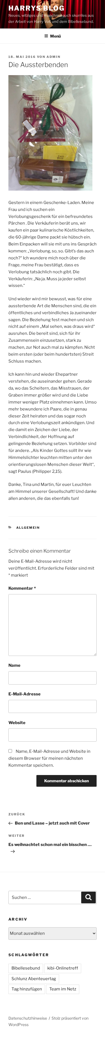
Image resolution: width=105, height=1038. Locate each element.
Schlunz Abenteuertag (33, 978)
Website (16, 722)
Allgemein (28, 528)
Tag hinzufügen (26, 989)
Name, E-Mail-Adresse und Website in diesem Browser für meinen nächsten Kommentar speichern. (49, 758)
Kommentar (22, 588)
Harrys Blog (36, 8)
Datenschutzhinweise (27, 1018)
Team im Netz (62, 989)
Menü (55, 36)
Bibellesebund (25, 968)
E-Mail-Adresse (24, 694)
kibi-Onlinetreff (62, 968)
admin (53, 57)
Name (14, 665)
